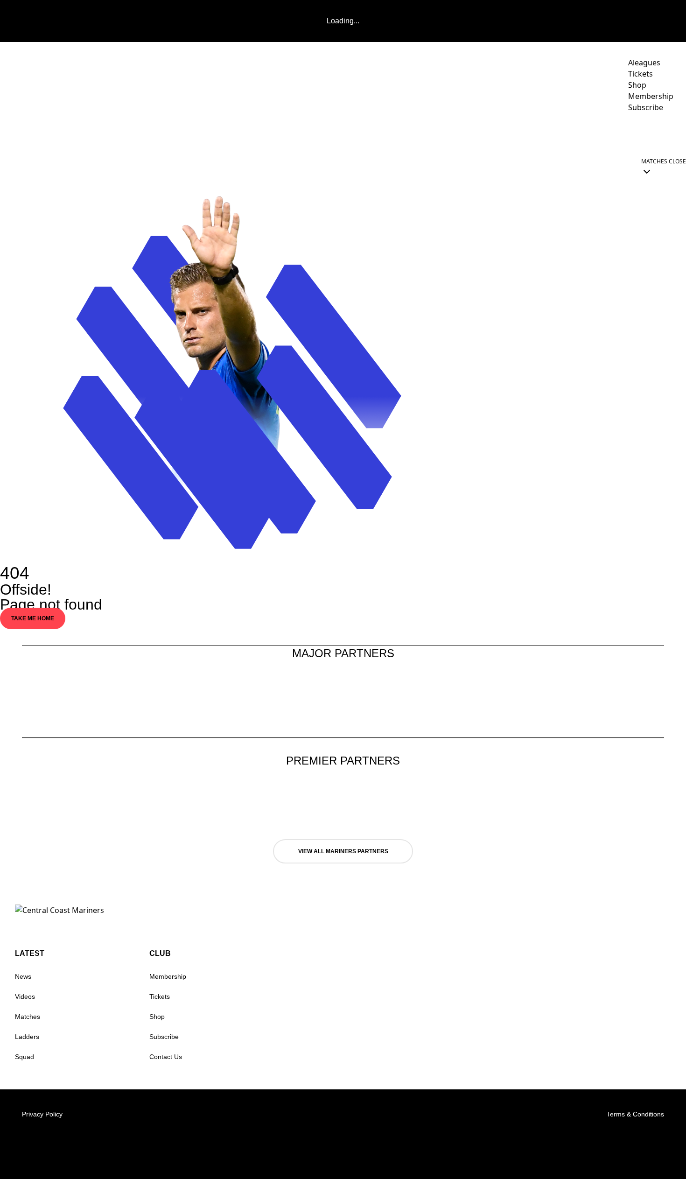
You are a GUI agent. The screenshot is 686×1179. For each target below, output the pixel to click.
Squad (24, 1056)
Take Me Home (32, 618)
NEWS (403, 133)
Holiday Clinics (651, 133)
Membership (167, 976)
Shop (157, 1016)
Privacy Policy (42, 1114)
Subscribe (164, 1036)
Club (591, 133)
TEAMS (438, 133)
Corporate (539, 133)
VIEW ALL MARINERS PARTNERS (343, 851)
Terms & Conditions (635, 1114)
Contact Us (165, 1056)
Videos (484, 133)
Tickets (159, 996)
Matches (27, 1016)
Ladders (27, 1036)
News (23, 976)
